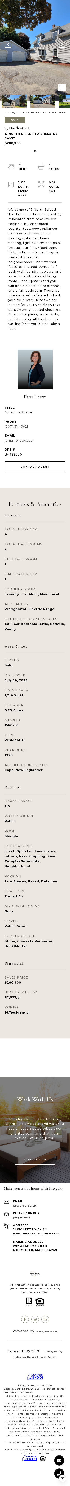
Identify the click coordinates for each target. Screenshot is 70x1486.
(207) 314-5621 (16, 426)
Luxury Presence (46, 1331)
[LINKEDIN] (45, 1319)
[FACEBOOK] (25, 1319)
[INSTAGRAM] (35, 1319)
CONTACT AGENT (35, 466)
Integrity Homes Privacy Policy (35, 1357)
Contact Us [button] (35, 1159)
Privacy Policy (53, 1351)
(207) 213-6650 (21, 1217)
